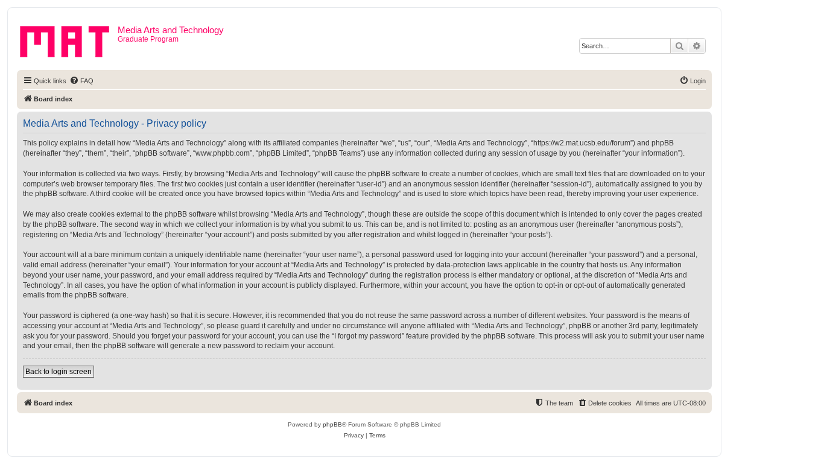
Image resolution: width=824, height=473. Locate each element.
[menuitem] (81, 81)
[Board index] (69, 39)
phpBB (332, 424)
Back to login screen (58, 371)
